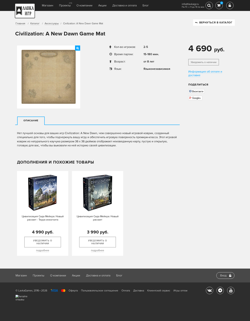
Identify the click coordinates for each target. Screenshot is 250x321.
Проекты (65, 5)
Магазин (47, 5)
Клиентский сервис (158, 290)
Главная (20, 23)
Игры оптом (180, 290)
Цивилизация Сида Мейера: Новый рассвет (98, 218)
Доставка (138, 290)
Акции (102, 5)
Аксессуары (52, 23)
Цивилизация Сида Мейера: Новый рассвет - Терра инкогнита (43, 218)
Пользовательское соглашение (99, 290)
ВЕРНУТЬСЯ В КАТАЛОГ (215, 22)
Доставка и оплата (124, 5)
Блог (146, 5)
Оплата (126, 290)
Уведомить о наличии (204, 62)
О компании (84, 5)
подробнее (42, 250)
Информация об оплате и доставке (205, 73)
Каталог (35, 23)
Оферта (73, 290)
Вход (223, 275)
